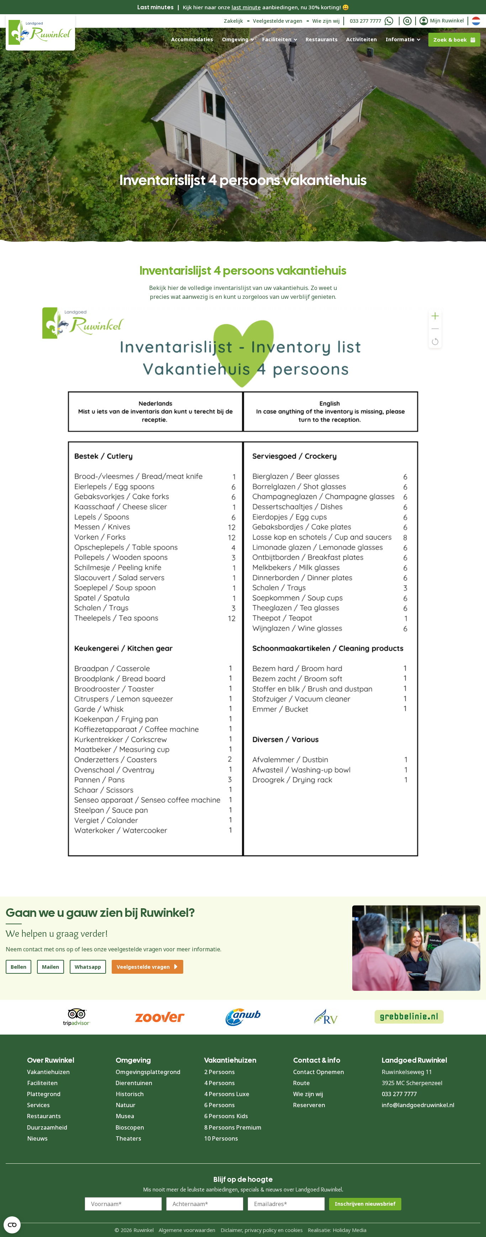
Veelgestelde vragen (277, 20)
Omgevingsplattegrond (148, 1072)
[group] (409, 1017)
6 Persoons (219, 1105)
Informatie (400, 39)
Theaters (128, 1138)
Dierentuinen (134, 1083)
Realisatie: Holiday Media (337, 1230)
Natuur (126, 1105)
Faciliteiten (276, 39)
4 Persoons (219, 1083)
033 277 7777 (365, 20)
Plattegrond (43, 1094)
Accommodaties (192, 39)
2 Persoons (219, 1072)
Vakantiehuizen (48, 1072)
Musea (125, 1116)
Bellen (18, 966)
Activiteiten (361, 39)
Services (38, 1105)
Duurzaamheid (47, 1127)
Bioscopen (130, 1127)
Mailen (50, 966)
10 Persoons (221, 1138)
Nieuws (37, 1138)
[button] (435, 316)
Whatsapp (88, 966)
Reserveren (309, 1105)
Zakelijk (233, 20)
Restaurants (322, 39)
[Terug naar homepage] (40, 32)
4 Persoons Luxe (226, 1094)
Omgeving (235, 39)
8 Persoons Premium (233, 1127)
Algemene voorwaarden (187, 1230)
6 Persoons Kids (226, 1116)
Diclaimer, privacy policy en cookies (262, 1230)
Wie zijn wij (326, 20)
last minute (246, 7)
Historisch (130, 1094)
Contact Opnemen (318, 1072)
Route (301, 1083)
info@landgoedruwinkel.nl (418, 1105)
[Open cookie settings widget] (12, 1224)
